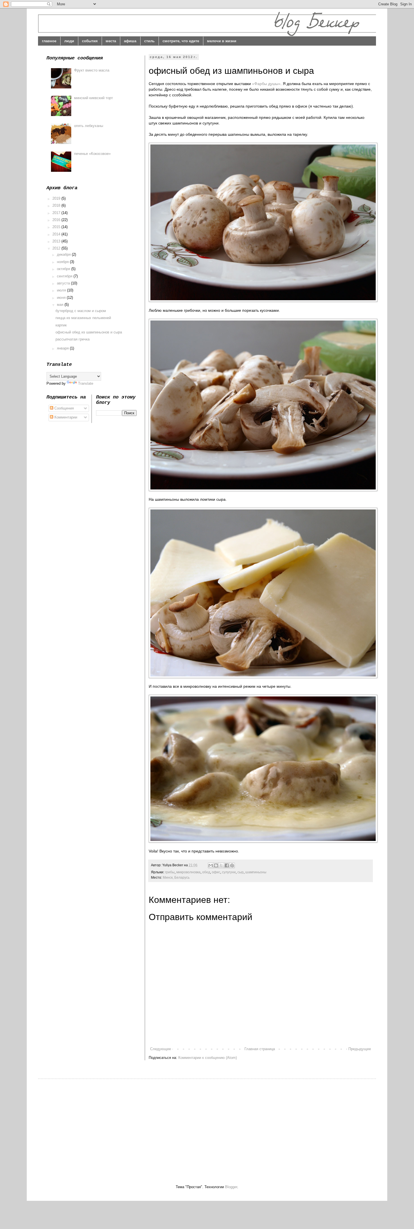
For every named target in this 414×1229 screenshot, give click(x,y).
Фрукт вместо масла (91, 70)
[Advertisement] (93, 1126)
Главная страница (259, 1049)
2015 (56, 227)
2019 (56, 198)
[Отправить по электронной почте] (210, 865)
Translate (85, 383)
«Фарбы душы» (266, 83)
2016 (56, 220)
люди (69, 41)
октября (64, 269)
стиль (149, 41)
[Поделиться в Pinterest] (232, 865)
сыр (240, 872)
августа (64, 283)
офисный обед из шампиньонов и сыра (88, 332)
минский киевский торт (93, 98)
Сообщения (63, 408)
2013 (56, 241)
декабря (64, 254)
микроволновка (188, 872)
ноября (63, 262)
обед (206, 872)
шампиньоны (255, 872)
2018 (56, 205)
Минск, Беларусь (176, 877)
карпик (61, 325)
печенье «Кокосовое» (92, 154)
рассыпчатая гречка (72, 339)
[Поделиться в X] (221, 865)
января (63, 348)
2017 (56, 213)
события (90, 41)
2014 (56, 234)
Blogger (231, 1187)
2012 (56, 248)
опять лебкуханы (88, 126)
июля (62, 290)
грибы (170, 872)
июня (62, 297)
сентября (65, 276)
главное (49, 41)
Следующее (160, 1049)
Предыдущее (359, 1049)
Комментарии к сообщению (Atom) (207, 1058)
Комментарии (65, 417)
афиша (130, 41)
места (111, 41)
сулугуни (229, 872)
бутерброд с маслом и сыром (80, 311)
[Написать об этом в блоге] (216, 865)
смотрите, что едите (181, 41)
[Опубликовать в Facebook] (227, 865)
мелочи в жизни (221, 41)
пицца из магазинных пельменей (83, 318)
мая (60, 304)
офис (216, 872)
